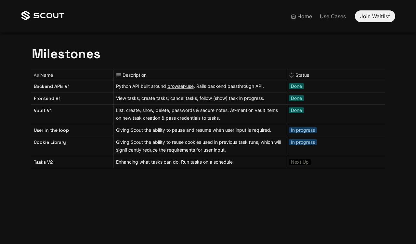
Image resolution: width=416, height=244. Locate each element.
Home (304, 16)
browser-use (180, 86)
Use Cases (333, 16)
